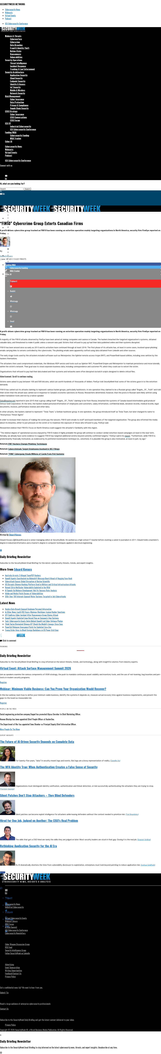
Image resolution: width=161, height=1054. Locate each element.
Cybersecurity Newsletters (15, 933)
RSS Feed (8, 947)
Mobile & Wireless (17, 90)
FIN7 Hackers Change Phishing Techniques (27, 443)
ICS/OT (8, 123)
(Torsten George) (7, 788)
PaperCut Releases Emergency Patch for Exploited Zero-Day (28, 627)
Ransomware (15, 54)
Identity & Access (17, 84)
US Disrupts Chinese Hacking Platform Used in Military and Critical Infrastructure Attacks (40, 584)
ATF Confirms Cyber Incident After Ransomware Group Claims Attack (31, 615)
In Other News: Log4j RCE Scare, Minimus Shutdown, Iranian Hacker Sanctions (35, 612)
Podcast (8, 18)
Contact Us (4, 1008)
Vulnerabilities (16, 57)
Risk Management (12, 96)
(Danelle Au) (115, 760)
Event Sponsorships (12, 967)
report (127, 435)
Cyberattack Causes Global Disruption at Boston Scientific (27, 581)
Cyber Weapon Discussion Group (17, 944)
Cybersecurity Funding (19, 135)
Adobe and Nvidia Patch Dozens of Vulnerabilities (24, 593)
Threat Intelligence (18, 63)
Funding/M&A (10, 132)
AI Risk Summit (11, 927)
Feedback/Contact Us (13, 973)
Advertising (9, 964)
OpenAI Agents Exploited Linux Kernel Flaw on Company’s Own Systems (32, 618)
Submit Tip (4, 992)
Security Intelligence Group (15, 950)
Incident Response (18, 66)
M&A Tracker (15, 138)
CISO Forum (15, 120)
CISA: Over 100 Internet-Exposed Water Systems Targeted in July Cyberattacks (35, 596)
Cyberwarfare (16, 39)
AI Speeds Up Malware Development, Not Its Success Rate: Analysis (31, 590)
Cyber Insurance (17, 99)
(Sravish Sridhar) (144, 839)
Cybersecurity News (12, 9)
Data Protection (17, 102)
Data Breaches (16, 45)
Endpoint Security (17, 81)
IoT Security (15, 87)
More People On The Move (10, 729)
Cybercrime (15, 42)
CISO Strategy (11, 111)
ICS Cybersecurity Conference (16, 23)
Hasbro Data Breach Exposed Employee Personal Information (28, 609)
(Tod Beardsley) (132, 814)
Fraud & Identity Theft (19, 48)
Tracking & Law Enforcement (22, 69)
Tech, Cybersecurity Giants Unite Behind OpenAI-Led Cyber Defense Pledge (34, 621)
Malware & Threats (13, 36)
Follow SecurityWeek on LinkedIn (17, 953)
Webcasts (9, 12)
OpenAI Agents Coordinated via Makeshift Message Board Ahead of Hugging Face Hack (38, 578)
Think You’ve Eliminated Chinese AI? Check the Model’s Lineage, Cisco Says (34, 624)
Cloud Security (16, 78)
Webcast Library (11, 921)
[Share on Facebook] (83, 264)
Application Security (18, 75)
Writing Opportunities (13, 970)
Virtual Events (10, 15)
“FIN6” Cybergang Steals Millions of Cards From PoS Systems (36, 453)
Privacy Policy (10, 976)
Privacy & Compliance (19, 105)
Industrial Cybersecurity (20, 126)
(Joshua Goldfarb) (148, 864)
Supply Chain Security (19, 108)
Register (3, 682)
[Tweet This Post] (83, 267)
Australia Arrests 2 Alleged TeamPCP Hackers (23, 575)
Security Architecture (14, 72)
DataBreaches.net (7, 400)
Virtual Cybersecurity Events (16, 918)
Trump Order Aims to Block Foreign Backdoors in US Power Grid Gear (32, 630)
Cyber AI (8, 141)
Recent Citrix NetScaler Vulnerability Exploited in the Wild (27, 587)
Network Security (17, 93)
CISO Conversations (18, 117)
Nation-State (15, 51)
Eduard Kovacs (6, 256)
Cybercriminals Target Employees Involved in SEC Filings (33, 448)
